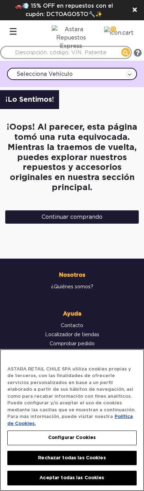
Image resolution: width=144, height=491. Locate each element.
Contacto (72, 325)
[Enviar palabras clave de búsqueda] (125, 52)
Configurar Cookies (72, 437)
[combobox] (66, 52)
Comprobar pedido (72, 343)
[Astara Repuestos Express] (69, 36)
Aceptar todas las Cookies (71, 478)
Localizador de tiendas (72, 334)
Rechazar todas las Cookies (72, 458)
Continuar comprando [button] (72, 217)
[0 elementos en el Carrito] (119, 34)
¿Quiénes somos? (72, 286)
